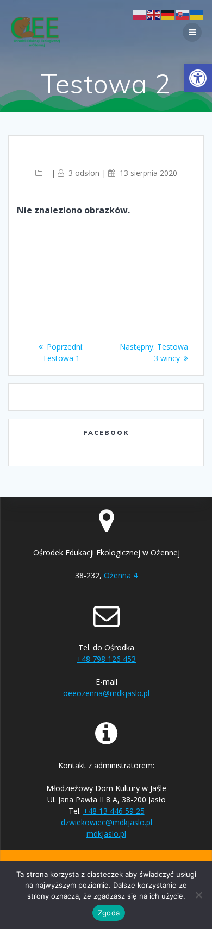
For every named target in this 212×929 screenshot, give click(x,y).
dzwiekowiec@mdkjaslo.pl (106, 822)
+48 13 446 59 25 (114, 811)
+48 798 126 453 (106, 659)
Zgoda (109, 912)
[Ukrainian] (197, 14)
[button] (198, 78)
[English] (154, 14)
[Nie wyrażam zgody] (198, 894)
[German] (168, 14)
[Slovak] (183, 14)
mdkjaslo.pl (106, 834)
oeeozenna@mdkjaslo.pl (106, 693)
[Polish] (140, 14)
